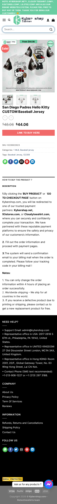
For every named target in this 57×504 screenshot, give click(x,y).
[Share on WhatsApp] (5, 161)
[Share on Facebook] (10, 161)
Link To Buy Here (28, 132)
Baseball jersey (27, 150)
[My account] (48, 20)
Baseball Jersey (15, 155)
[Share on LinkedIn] (32, 161)
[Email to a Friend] (21, 161)
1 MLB (16, 150)
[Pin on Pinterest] (26, 161)
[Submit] (51, 29)
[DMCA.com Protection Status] (28, 479)
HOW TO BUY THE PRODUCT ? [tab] (17, 180)
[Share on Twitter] (16, 161)
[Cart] (53, 20)
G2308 (26, 155)
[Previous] (7, 66)
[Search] (9, 20)
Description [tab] (9, 186)
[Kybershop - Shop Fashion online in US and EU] (29, 20)
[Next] (50, 66)
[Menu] (4, 20)
